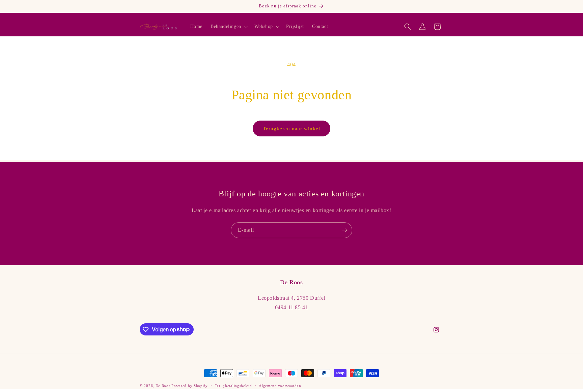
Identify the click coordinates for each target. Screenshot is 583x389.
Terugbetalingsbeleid (233, 385)
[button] (228, 27)
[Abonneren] (344, 230)
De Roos (163, 386)
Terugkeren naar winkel (291, 128)
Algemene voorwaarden (280, 385)
